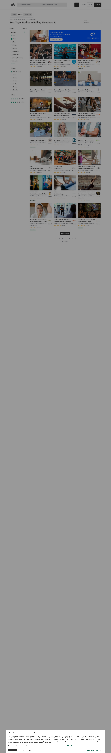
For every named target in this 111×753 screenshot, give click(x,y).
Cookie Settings (25, 750)
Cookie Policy (99, 750)
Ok (13, 750)
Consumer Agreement (51, 745)
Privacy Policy (70, 745)
